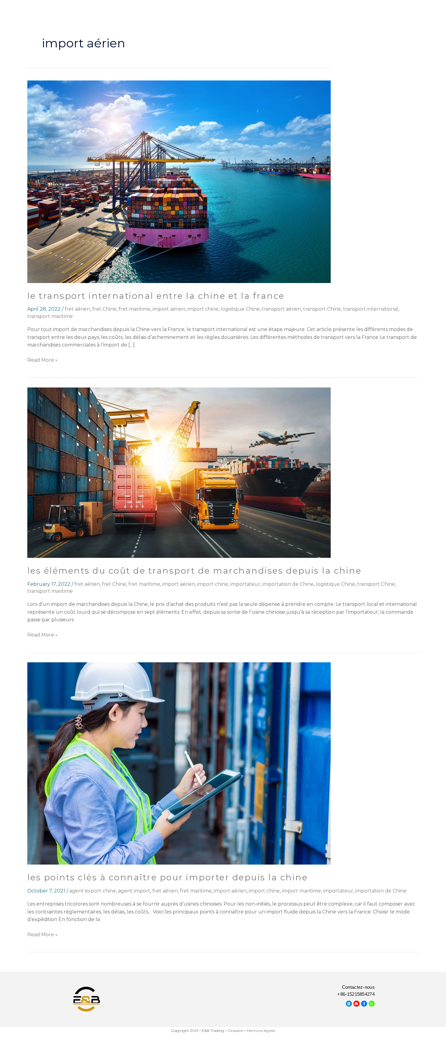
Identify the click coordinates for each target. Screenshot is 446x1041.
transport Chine (322, 309)
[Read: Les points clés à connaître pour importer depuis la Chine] (179, 763)
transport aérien (281, 309)
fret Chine (104, 309)
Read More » (42, 359)
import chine (203, 309)
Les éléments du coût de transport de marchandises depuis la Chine (194, 570)
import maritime (301, 891)
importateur (245, 584)
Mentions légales (261, 1030)
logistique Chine (240, 309)
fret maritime (134, 309)
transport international (370, 309)
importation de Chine (288, 584)
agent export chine (92, 891)
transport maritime (50, 316)
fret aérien (77, 309)
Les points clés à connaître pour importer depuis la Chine (167, 877)
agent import (134, 891)
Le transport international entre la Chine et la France (156, 296)
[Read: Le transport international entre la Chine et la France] (179, 181)
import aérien (169, 309)
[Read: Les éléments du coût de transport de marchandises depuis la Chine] (179, 472)
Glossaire (235, 1030)
